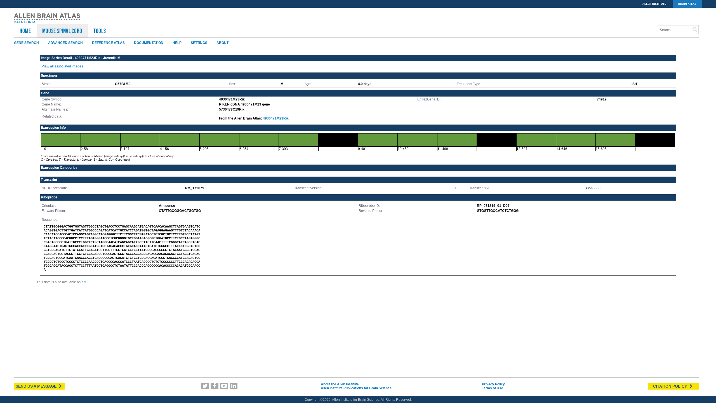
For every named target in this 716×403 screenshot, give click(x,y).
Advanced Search (65, 43)
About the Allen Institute (340, 384)
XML (84, 282)
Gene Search (26, 43)
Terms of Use (492, 388)
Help (177, 43)
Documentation (148, 43)
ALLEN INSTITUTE (654, 4)
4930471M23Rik (276, 118)
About (222, 43)
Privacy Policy (493, 384)
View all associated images (62, 66)
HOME (25, 30)
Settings (199, 43)
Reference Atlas (108, 43)
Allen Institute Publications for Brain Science (356, 388)
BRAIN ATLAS (687, 4)
